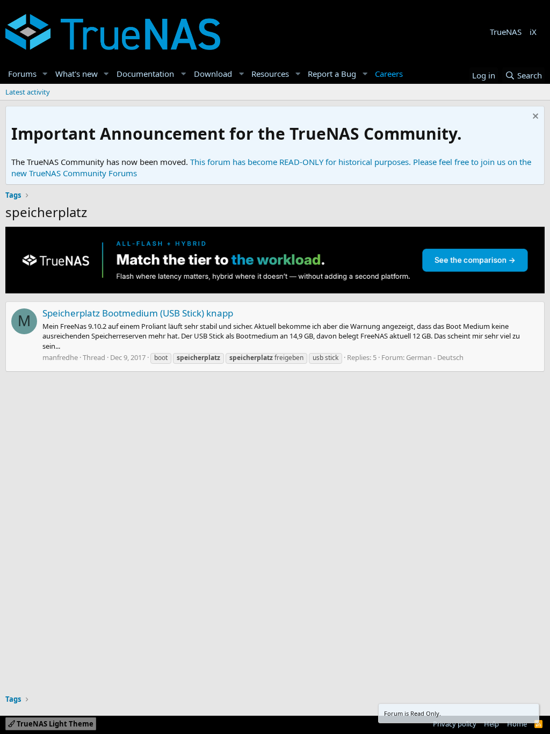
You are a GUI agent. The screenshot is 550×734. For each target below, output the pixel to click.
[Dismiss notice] (534, 117)
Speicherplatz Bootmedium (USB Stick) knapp (137, 313)
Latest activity (27, 92)
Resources (270, 73)
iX (533, 31)
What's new (76, 73)
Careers (389, 73)
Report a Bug (332, 73)
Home (517, 724)
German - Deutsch (435, 357)
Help (491, 724)
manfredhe (60, 357)
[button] (45, 74)
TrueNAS (506, 31)
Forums (22, 73)
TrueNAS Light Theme (54, 724)
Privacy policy (454, 724)
